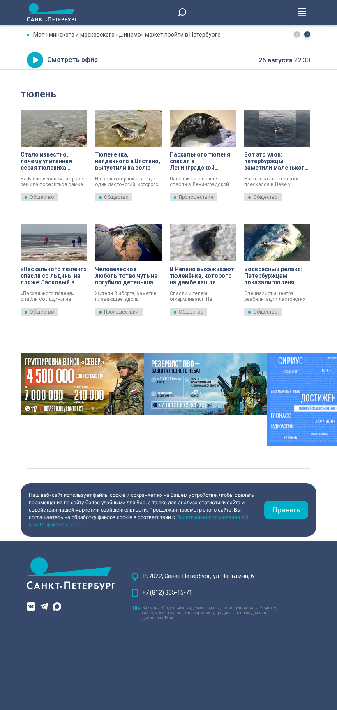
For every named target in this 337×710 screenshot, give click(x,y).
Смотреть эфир (72, 60)
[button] (307, 34)
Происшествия (196, 197)
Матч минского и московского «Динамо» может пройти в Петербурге (127, 34)
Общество (42, 197)
